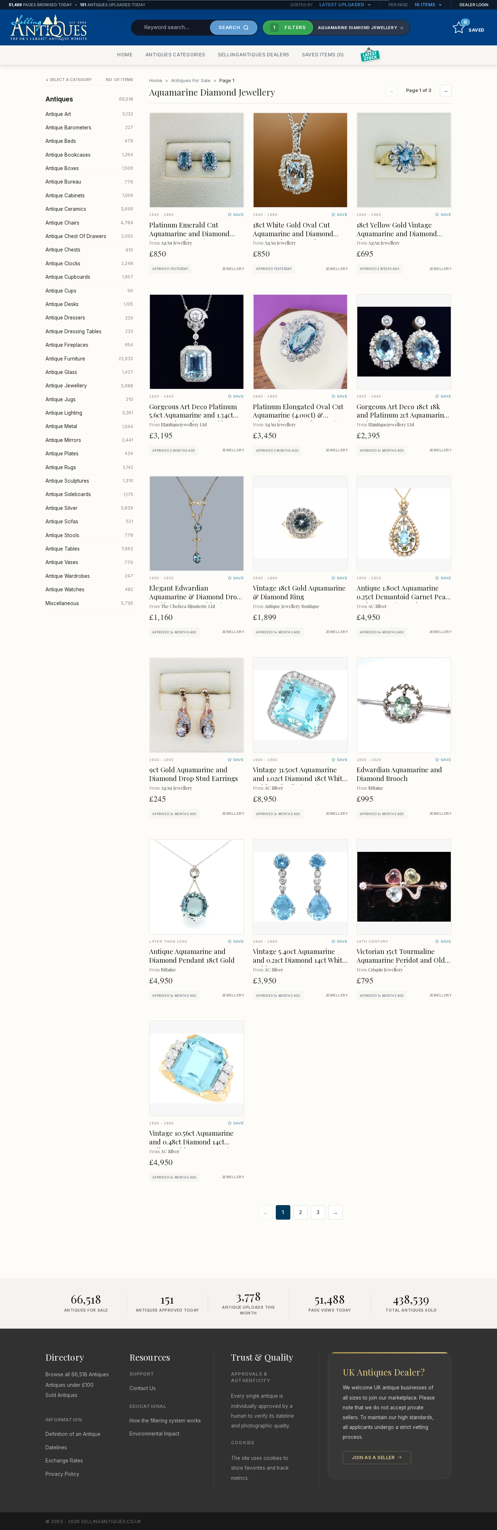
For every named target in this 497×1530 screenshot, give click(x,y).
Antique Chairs (89, 223)
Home (155, 80)
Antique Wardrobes (89, 576)
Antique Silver (89, 508)
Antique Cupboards (89, 277)
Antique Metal (89, 426)
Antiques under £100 (69, 1385)
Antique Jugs (89, 399)
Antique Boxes (89, 168)
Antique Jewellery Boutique (292, 606)
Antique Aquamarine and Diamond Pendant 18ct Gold (192, 956)
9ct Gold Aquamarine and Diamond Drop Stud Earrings (193, 774)
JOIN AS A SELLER (374, 1457)
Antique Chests (89, 250)
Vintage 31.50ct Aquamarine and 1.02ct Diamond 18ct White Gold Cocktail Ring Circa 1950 (299, 778)
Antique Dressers (89, 318)
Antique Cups (89, 291)
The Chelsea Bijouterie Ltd (188, 606)
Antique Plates (89, 453)
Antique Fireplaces (89, 345)
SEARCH (229, 27)
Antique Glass (89, 372)
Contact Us (143, 1388)
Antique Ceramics (89, 209)
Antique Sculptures (89, 481)
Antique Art (89, 114)
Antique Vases (89, 562)
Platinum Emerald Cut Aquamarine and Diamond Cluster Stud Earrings (189, 233)
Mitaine (375, 788)
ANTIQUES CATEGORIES (175, 54)
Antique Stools (89, 535)
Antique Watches (89, 589)
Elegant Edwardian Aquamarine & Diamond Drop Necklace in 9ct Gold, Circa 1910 (195, 601)
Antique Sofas (89, 521)
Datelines (56, 1447)
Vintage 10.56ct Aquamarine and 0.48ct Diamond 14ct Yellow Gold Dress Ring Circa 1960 (194, 1146)
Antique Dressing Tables (89, 331)
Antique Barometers (89, 127)
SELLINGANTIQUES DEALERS (253, 54)
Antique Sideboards (89, 494)
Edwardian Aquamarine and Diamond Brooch (399, 774)
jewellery (233, 269)
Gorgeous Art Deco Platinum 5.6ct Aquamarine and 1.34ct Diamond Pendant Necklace (193, 415)
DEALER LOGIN (474, 4)
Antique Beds (89, 141)
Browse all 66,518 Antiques (77, 1374)
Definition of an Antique (72, 1434)
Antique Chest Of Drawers (89, 236)
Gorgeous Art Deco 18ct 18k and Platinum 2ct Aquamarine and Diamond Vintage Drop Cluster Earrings (402, 419)
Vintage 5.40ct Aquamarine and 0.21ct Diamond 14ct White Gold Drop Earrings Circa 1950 (299, 960)
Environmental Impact (154, 1434)
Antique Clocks (89, 263)
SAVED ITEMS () (323, 54)
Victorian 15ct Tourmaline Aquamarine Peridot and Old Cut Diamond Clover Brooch (401, 960)
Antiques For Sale (191, 80)
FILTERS (289, 27)
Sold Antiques (61, 1395)
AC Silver (377, 606)
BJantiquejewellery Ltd (184, 424)
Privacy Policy (62, 1474)
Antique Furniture (89, 359)
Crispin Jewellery (385, 969)
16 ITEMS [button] (425, 4)
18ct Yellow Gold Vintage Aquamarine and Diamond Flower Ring (397, 233)
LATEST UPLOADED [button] (342, 4)
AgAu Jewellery (176, 242)
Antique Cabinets (89, 195)
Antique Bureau (89, 182)
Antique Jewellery (89, 385)
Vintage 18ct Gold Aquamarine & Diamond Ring (299, 592)
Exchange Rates (64, 1460)
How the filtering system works (165, 1421)
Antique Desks (89, 304)
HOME (125, 54)
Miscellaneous (89, 603)
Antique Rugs (89, 467)
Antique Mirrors (89, 440)
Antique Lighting (89, 413)
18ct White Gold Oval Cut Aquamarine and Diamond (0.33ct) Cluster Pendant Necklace (293, 237)
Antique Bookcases (89, 155)
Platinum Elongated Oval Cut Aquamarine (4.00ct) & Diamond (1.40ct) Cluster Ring (299, 415)
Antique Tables (89, 549)
